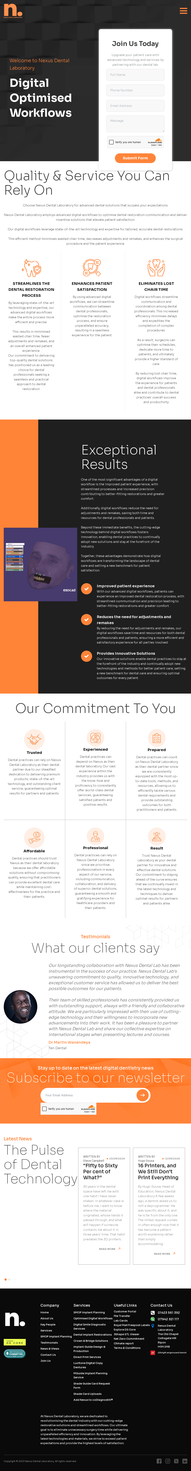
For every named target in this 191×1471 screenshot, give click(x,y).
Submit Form (135, 158)
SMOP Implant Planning (56, 1336)
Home (44, 1312)
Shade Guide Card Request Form (91, 1385)
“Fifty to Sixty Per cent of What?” (100, 1172)
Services (46, 1330)
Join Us (45, 1360)
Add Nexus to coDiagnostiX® (93, 1400)
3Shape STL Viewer (126, 1334)
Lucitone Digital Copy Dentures (88, 1365)
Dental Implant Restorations (92, 1334)
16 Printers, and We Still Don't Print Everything (158, 1172)
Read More (107, 1249)
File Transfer (122, 1316)
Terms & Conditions (127, 1348)
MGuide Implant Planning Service (90, 1375)
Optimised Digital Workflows (92, 1318)
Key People (47, 1324)
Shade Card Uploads (87, 1394)
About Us (46, 1318)
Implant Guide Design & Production (89, 1349)
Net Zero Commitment (129, 1338)
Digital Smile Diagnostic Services (89, 1326)
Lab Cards (121, 1320)
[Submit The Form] (143, 1095)
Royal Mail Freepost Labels (132, 1325)
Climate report (124, 1343)
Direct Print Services (87, 1357)
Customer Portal (125, 1311)
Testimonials (49, 1342)
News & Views (49, 1348)
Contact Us (48, 1354)
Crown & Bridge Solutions (90, 1340)
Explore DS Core (125, 1329)
